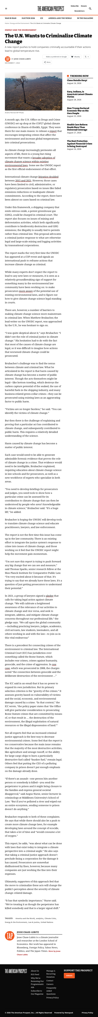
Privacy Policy (52, 998)
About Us (35, 971)
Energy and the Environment (19, 23)
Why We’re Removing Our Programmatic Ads (37, 982)
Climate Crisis (50, 918)
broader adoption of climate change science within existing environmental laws (30, 161)
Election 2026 (28, 18)
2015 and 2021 (23, 180)
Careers (49, 984)
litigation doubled (48, 176)
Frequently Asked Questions (51, 991)
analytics (39, 918)
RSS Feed (35, 974)
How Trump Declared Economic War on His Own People (78, 111)
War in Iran (10, 18)
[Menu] (6, 8)
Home (7, 23)
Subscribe (75, 6)
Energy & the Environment (16, 922)
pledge (49, 595)
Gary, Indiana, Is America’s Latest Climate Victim (80, 94)
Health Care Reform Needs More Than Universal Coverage (77, 127)
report (53, 131)
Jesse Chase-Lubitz (22, 59)
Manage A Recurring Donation (50, 974)
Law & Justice (33, 922)
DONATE (69, 976)
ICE (41, 18)
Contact (49, 981)
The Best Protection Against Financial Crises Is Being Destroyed (79, 143)
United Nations (47, 922)
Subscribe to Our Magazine (37, 992)
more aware (26, 291)
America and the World (60, 18)
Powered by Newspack (63, 1013)
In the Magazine (85, 18)
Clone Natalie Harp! (77, 80)
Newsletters (79, 11)
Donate (84, 6)
